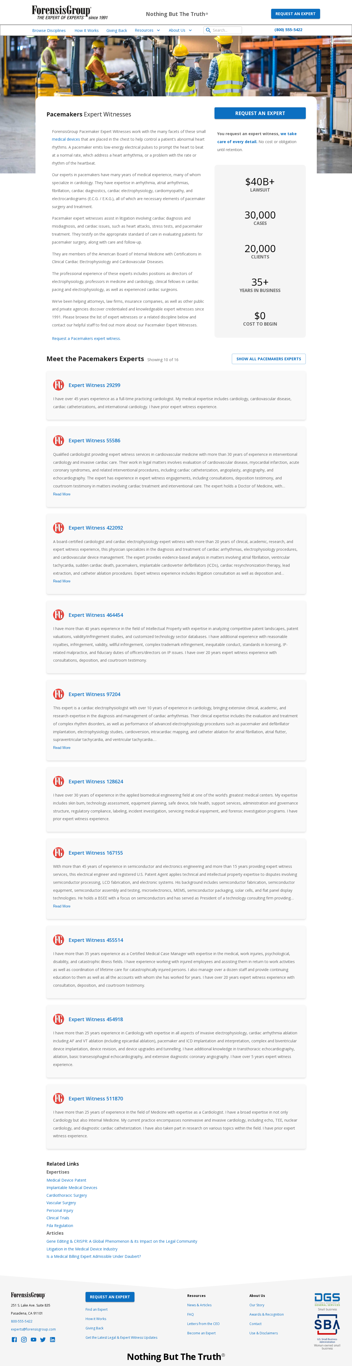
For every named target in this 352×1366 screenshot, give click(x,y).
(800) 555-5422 (288, 29)
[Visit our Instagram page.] (24, 1341)
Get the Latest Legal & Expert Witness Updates (121, 1337)
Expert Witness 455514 (95, 940)
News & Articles (199, 1305)
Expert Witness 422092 (95, 527)
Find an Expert (97, 1309)
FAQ (190, 1314)
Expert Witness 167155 (95, 852)
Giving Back (116, 30)
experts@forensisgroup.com (33, 1329)
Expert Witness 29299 (94, 385)
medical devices (66, 139)
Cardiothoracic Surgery (66, 1195)
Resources (144, 30)
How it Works (96, 1318)
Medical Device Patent (66, 1180)
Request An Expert (110, 1296)
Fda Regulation (59, 1225)
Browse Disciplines (49, 30)
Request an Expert (296, 13)
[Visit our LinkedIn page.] (52, 1341)
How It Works (87, 30)
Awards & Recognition (266, 1314)
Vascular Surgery (61, 1202)
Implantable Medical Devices (71, 1187)
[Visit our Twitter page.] (43, 1341)
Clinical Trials (57, 1217)
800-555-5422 (21, 1321)
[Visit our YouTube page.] (33, 1341)
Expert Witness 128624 (95, 781)
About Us (177, 30)
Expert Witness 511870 (95, 1098)
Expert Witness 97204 (94, 694)
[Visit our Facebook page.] (14, 1341)
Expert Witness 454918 (95, 1019)
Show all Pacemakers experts (269, 358)
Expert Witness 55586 (94, 440)
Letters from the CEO (203, 1323)
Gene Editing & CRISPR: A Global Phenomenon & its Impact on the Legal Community (121, 1241)
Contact (255, 1323)
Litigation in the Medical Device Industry (81, 1249)
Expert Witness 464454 (95, 615)
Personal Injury (59, 1210)
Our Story (256, 1305)
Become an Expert (201, 1333)
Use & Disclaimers (263, 1333)
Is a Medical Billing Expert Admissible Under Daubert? (93, 1256)
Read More (61, 494)
